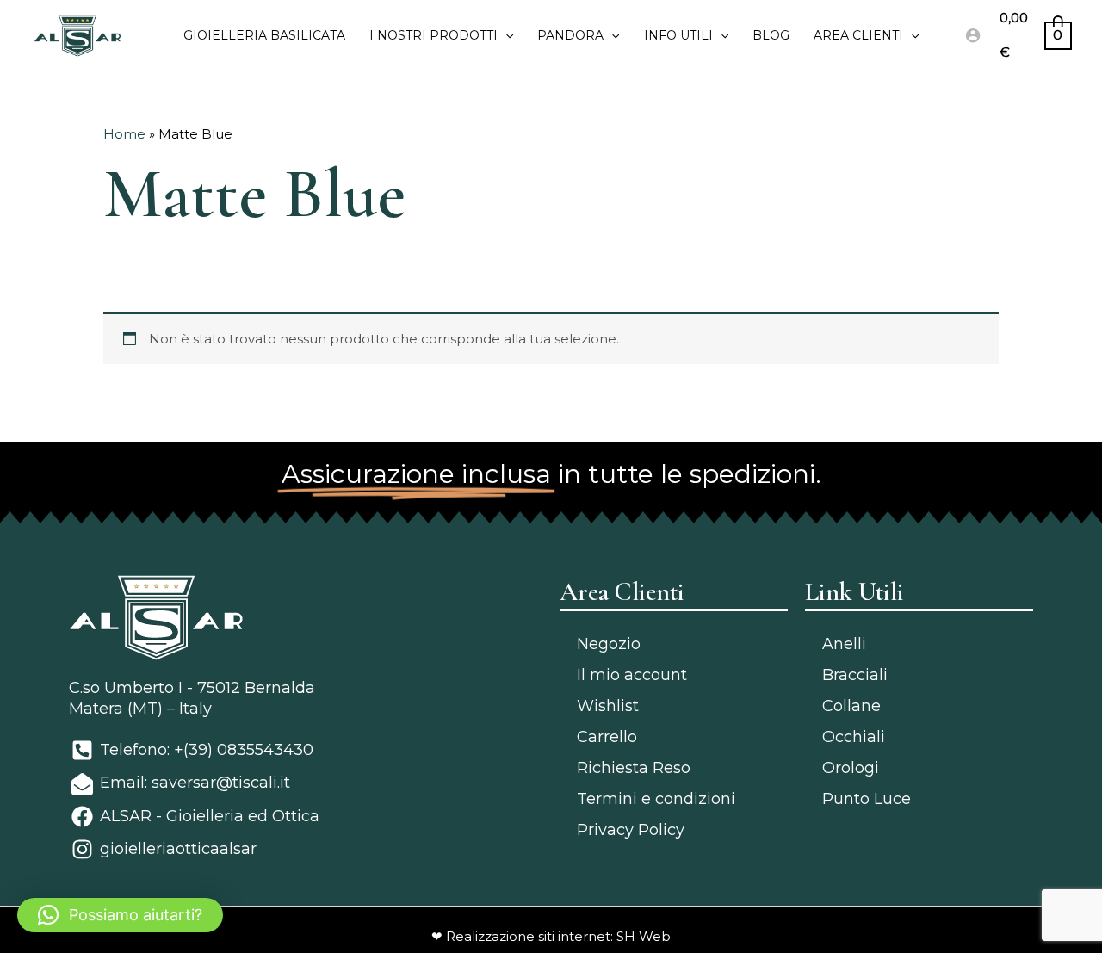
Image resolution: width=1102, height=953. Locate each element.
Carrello (607, 736)
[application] (505, 35)
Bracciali (855, 674)
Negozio (609, 643)
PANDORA (570, 35)
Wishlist (608, 705)
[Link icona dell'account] (973, 35)
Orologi (850, 767)
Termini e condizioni (656, 798)
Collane (851, 705)
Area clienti (858, 35)
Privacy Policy (630, 829)
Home (124, 134)
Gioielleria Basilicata (264, 35)
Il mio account (632, 674)
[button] (120, 915)
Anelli (844, 643)
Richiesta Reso (633, 767)
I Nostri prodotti (433, 35)
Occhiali (853, 736)
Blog (770, 35)
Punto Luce (866, 798)
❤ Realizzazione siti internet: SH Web (551, 936)
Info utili (678, 35)
